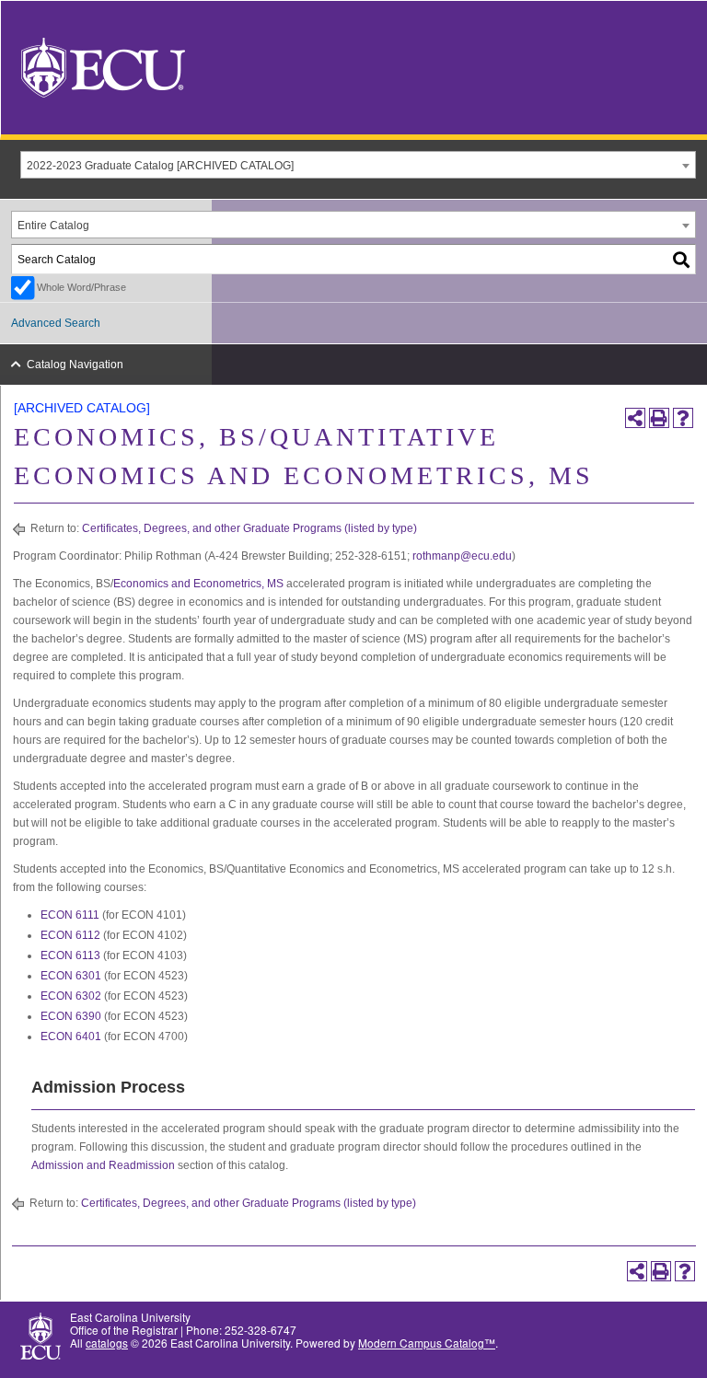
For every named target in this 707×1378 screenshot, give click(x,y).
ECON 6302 (71, 996)
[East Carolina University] (103, 65)
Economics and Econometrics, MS (198, 583)
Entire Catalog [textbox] (53, 225)
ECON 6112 (70, 935)
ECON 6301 (71, 975)
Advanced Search (55, 323)
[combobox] (358, 165)
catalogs (107, 1342)
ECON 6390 (71, 1016)
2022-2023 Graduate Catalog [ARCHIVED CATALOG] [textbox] (160, 165)
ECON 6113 (70, 955)
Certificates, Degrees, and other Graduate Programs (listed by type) (249, 528)
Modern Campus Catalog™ (426, 1342)
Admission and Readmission (103, 1165)
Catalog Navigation (75, 364)
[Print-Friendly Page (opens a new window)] (659, 418)
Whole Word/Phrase (81, 287)
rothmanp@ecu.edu (462, 556)
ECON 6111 (70, 915)
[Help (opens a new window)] (683, 418)
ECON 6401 (71, 1036)
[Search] (682, 259)
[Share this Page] (635, 418)
